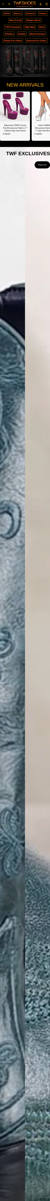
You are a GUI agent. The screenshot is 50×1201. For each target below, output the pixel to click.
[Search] (9, 4)
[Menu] (3, 4)
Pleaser (42, 13)
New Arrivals (16, 20)
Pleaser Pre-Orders (13, 40)
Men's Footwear (37, 34)
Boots (42, 27)
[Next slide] (45, 116)
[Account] (41, 4)
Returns (18, 13)
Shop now (42, 164)
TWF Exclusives (12, 27)
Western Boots (33, 20)
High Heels (30, 27)
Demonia (30, 13)
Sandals (22, 34)
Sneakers (9, 34)
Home (6, 13)
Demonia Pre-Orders (36, 40)
